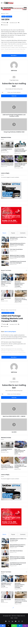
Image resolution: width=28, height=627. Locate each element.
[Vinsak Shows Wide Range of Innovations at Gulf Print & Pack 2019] (21, 144)
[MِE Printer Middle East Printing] (8, 3)
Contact (15, 617)
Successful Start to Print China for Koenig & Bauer (7, 164)
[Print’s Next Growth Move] (5, 251)
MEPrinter (5, 22)
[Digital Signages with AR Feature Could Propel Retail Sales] (21, 158)
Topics (7, 13)
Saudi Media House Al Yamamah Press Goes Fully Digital (18, 262)
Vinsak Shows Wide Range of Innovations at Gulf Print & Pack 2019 (21, 150)
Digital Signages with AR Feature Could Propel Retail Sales (21, 165)
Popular (13, 233)
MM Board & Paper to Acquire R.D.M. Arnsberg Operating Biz (17, 256)
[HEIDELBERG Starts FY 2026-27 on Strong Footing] (5, 239)
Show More (13, 55)
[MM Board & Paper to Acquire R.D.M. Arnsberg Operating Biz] (5, 257)
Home (3, 13)
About (12, 617)
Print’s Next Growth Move (16, 249)
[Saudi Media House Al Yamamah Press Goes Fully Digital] (5, 263)
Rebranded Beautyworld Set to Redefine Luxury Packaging (17, 244)
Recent (4, 233)
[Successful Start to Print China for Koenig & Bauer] (7, 158)
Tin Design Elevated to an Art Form (6, 149)
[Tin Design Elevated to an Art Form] (7, 144)
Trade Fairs (9, 16)
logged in (9, 177)
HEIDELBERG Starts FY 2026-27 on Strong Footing (6, 283)
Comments (22, 233)
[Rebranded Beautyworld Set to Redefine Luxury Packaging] (5, 245)
